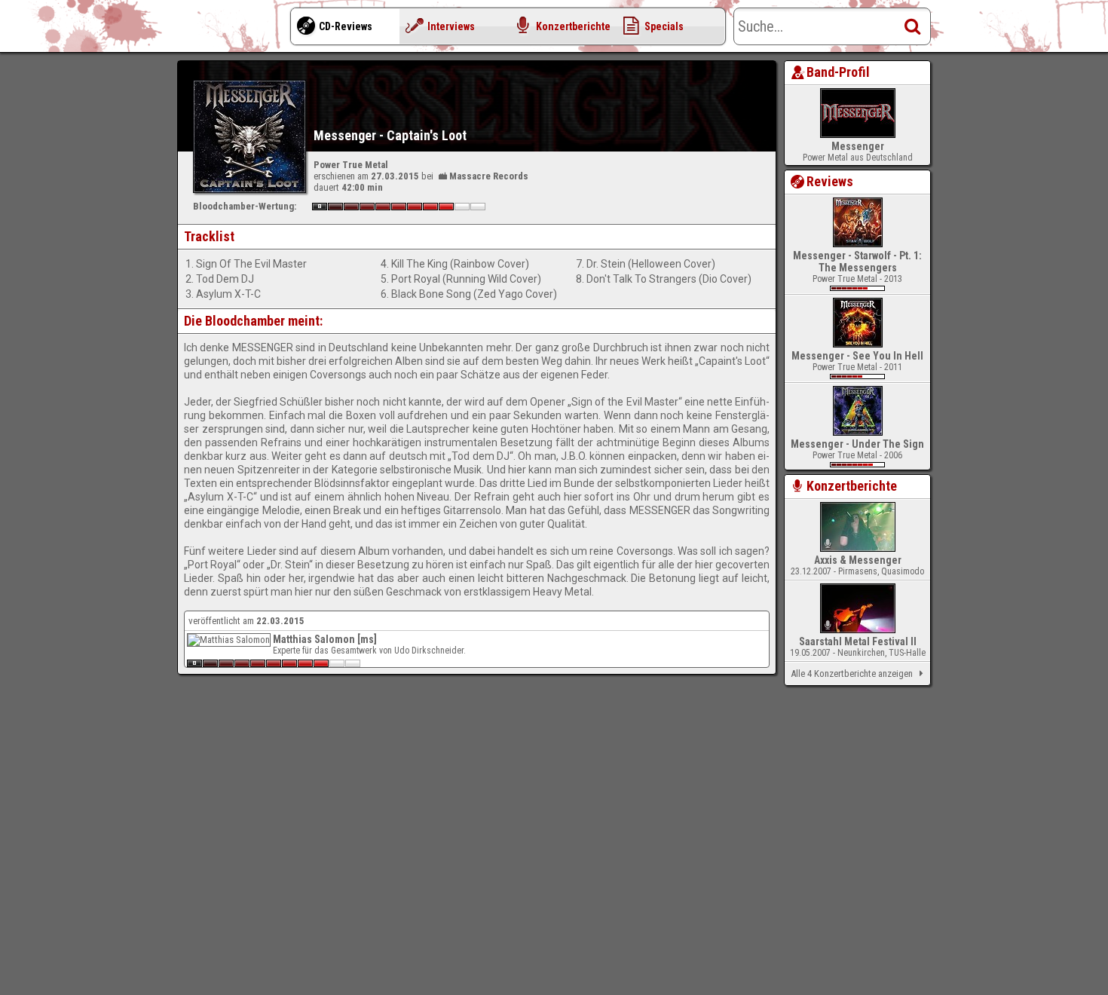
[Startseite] (237, 30)
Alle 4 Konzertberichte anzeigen (852, 673)
